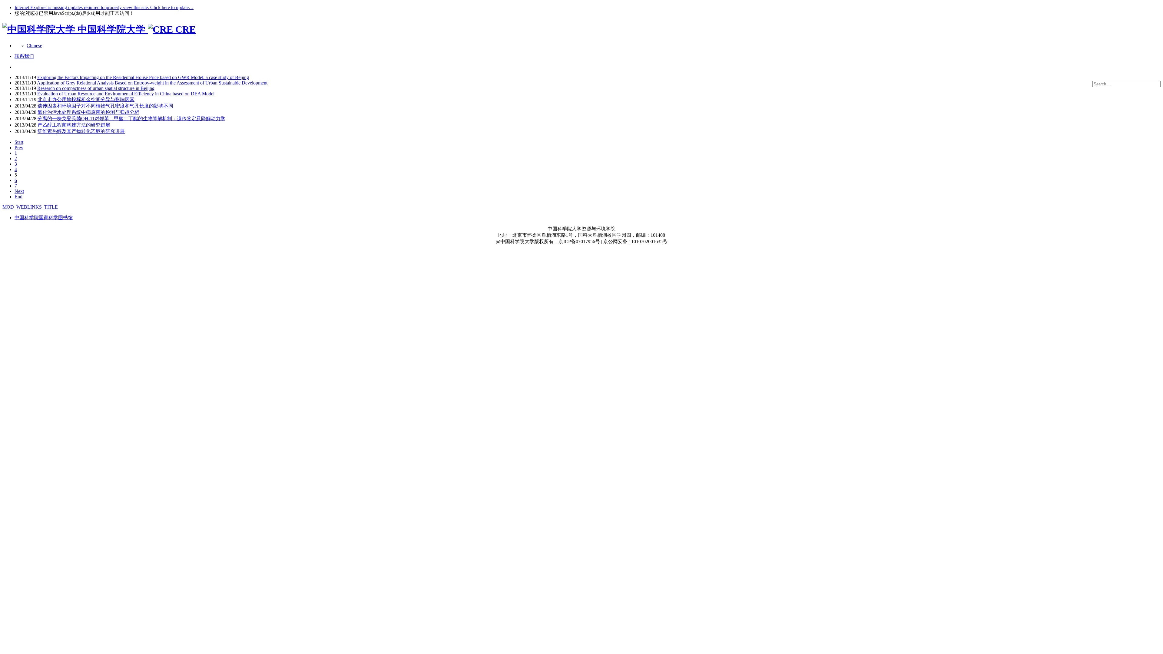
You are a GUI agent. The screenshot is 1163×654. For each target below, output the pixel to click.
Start (19, 142)
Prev (19, 147)
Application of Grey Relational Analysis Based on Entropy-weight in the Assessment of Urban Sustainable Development (152, 82)
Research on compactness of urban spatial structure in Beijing (95, 88)
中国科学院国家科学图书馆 (44, 217)
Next (19, 191)
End (18, 196)
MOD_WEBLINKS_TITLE (30, 207)
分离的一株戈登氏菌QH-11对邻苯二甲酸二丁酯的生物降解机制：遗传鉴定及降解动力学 (131, 118)
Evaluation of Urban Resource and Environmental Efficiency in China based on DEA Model (125, 93)
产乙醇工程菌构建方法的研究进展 (74, 124)
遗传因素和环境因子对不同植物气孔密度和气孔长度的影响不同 (105, 105)
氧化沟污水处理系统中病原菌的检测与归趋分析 (88, 112)
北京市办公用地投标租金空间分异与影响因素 (86, 99)
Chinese (34, 45)
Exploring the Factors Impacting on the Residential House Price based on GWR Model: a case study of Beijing (143, 77)
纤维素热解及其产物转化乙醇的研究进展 (81, 131)
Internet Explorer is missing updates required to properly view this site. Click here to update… (104, 7)
